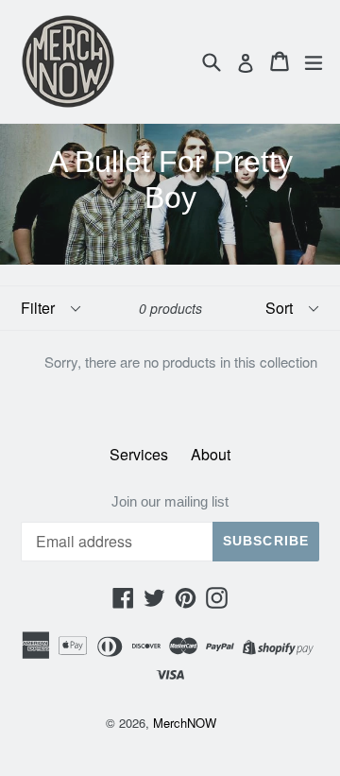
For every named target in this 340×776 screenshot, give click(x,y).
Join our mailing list (170, 501)
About (210, 454)
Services (139, 454)
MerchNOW (184, 723)
